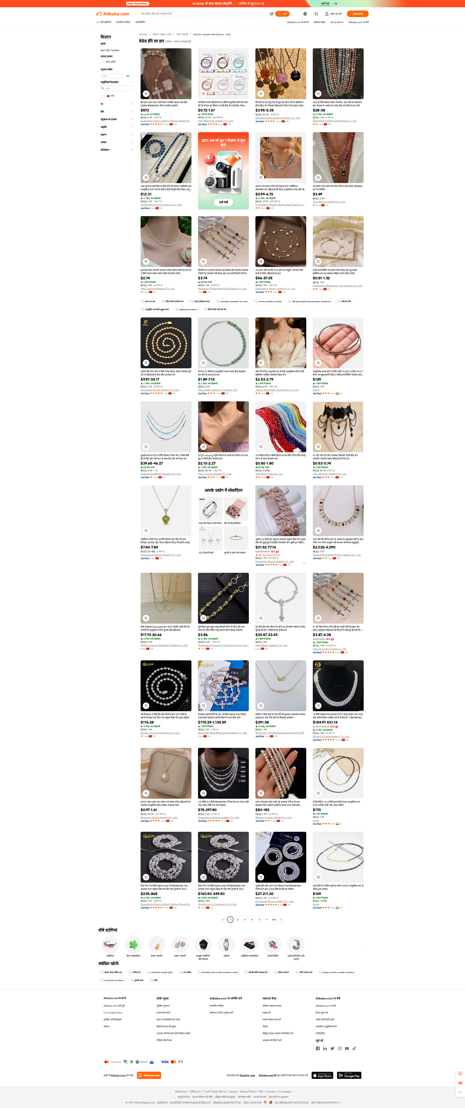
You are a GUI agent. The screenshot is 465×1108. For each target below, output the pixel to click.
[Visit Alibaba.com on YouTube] (347, 1048)
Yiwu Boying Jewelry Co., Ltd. (329, 201)
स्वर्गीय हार (136, 972)
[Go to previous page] (223, 919)
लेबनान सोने (346, 301)
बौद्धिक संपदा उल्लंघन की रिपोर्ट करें (278, 1033)
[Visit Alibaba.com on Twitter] (332, 1048)
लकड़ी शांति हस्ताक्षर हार (258, 972)
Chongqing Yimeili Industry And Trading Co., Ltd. (280, 204)
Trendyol (271, 1091)
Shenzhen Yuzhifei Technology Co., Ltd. (335, 120)
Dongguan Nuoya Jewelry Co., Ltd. (160, 389)
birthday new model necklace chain (220, 972)
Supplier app (247, 1075)
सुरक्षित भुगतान (163, 1005)
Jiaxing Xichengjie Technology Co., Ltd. (277, 389)
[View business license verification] (265, 1102)
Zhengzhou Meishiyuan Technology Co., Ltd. (337, 285)
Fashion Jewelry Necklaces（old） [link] (212, 34)
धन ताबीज (187, 972)
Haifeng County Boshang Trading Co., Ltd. (164, 645)
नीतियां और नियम (164, 1040)
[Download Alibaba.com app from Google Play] (349, 1075)
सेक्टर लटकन (283, 972)
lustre (316, 389)
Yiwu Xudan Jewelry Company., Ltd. (217, 389)
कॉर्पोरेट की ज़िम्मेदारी (113, 1019)
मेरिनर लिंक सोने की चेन (217, 309)
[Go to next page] (281, 919)
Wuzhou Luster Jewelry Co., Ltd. (273, 817)
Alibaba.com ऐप (268, 1075)
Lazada (232, 1091)
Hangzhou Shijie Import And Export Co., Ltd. (222, 288)
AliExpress (181, 1091)
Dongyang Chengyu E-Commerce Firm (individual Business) (223, 645)
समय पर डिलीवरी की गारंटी (168, 1019)
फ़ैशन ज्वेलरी (182, 34)
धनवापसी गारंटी (163, 1012)
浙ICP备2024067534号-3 (325, 1102)
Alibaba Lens (118, 1075)
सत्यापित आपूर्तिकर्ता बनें (326, 1026)
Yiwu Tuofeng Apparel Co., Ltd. (158, 288)
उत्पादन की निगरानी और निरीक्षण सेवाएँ (173, 1033)
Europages (285, 1091)
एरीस (156, 980)
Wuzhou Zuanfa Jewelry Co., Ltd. (331, 736)
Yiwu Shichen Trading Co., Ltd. (329, 473)
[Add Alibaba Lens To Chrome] (149, 1075)
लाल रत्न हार (150, 301)
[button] (271, 14)
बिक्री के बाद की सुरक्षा (166, 1026)
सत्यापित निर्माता (217, 1005)
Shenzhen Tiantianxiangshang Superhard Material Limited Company (280, 732)
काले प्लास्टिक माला (202, 301)
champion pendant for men (234, 301)
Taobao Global (247, 1091)
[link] (460, 1073)
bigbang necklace (188, 309)
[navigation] (116, 477)
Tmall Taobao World (215, 1091)
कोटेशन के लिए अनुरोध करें (221, 1012)
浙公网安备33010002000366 (292, 1102)
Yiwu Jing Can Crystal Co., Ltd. (330, 648)
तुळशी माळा (138, 980)
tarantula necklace (114, 980)
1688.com (195, 1091)
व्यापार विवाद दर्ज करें (272, 1019)
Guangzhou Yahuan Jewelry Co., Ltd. (161, 554)
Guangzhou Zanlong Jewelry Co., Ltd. (218, 817)
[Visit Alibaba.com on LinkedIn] (325, 1048)
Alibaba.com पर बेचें (326, 1005)
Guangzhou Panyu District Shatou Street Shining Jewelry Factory (166, 120)
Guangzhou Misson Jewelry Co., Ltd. (161, 473)
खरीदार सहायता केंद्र (272, 1005)
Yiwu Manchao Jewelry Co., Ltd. (215, 120)
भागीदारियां (320, 1033)
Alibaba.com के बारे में (115, 998)
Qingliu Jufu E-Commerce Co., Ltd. (160, 732)
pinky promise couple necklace (338, 972)
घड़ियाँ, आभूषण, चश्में (162, 34)
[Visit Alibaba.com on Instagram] (339, 1048)
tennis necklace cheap (270, 301)
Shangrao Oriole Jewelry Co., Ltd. (159, 817)
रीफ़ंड (265, 1026)
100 (274, 919)
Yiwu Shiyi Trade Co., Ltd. (269, 473)
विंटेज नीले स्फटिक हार (175, 301)
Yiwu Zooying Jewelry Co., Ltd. (215, 473)
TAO (260, 1091)
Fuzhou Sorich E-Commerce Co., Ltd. (161, 204)
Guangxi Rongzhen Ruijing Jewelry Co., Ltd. (337, 554)
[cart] (317, 14)
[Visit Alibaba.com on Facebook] (318, 1048)
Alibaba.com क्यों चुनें (114, 1005)
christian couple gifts (162, 972)
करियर (107, 1026)
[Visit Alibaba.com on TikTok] (354, 1048)
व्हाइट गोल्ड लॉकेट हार (113, 972)
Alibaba (143, 34)
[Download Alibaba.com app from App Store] (322, 1075)
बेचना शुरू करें (322, 1012)
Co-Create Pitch (113, 1012)
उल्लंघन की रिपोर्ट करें (272, 1040)
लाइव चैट (267, 1012)
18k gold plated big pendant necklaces (311, 301)
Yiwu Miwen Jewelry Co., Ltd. (271, 645)
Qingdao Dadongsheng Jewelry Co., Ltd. (277, 117)
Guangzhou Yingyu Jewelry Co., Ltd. (275, 288)
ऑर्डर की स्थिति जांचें (325, 1019)
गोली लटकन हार (306, 972)
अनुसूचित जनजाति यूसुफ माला (157, 309)
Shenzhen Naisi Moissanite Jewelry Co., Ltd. (222, 732)
